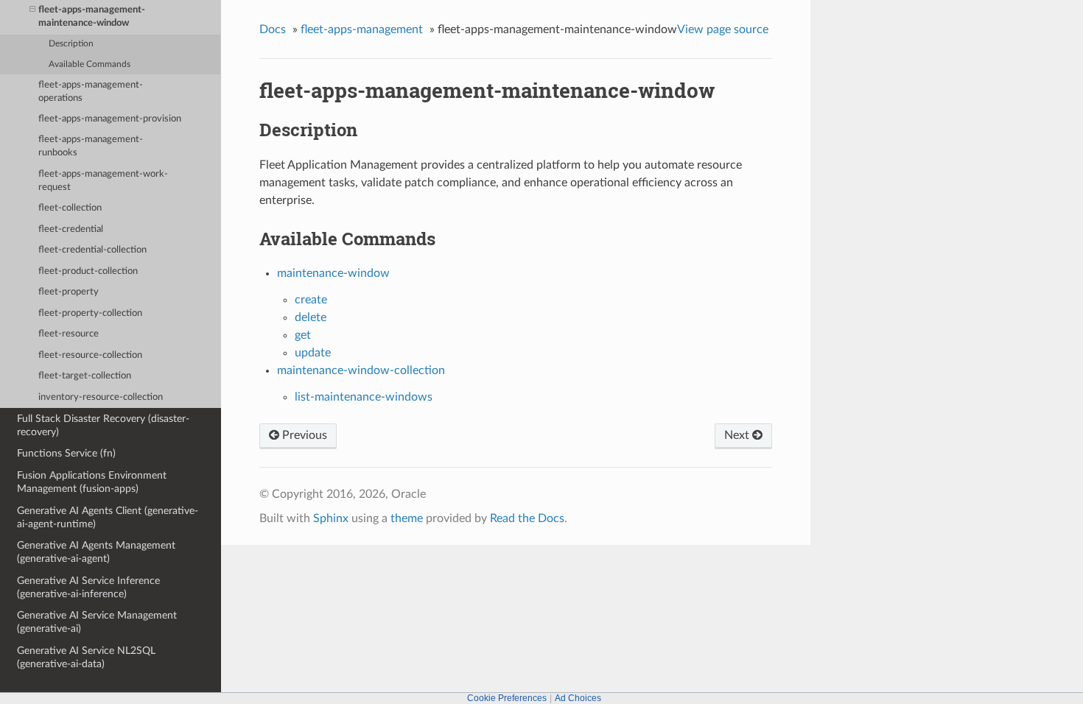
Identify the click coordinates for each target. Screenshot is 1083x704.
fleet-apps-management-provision (109, 119)
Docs (272, 29)
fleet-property (68, 292)
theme (406, 518)
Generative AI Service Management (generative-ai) (97, 622)
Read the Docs (527, 518)
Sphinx (330, 518)
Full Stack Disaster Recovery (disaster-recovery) (103, 425)
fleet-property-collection (90, 313)
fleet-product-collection (88, 271)
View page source (722, 29)
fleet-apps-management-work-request (103, 180)
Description (71, 44)
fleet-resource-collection (90, 355)
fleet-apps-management (362, 29)
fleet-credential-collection (92, 250)
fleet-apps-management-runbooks (90, 146)
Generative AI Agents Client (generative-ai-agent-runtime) (107, 517)
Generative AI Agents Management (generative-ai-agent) (96, 552)
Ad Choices (578, 698)
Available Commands (89, 64)
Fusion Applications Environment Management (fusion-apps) (92, 482)
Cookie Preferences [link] (507, 698)
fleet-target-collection (84, 376)
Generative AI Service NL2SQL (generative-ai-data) (86, 657)
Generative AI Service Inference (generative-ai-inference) (88, 587)
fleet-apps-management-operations (90, 91)
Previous (303, 435)
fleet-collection (70, 208)
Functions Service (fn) (66, 453)
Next (738, 435)
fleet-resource (68, 334)
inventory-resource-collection (100, 397)
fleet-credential (70, 229)
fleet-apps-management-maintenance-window (91, 16)
